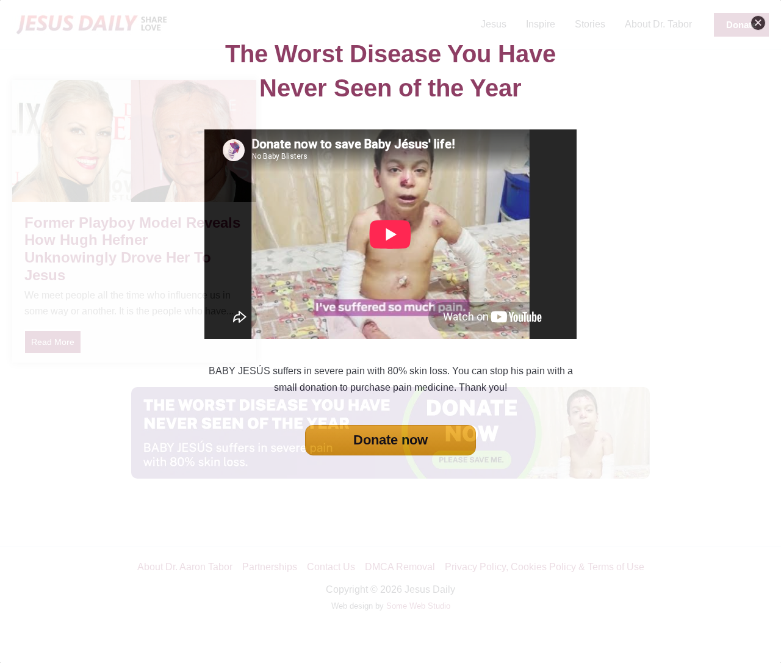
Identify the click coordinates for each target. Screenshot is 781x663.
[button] (758, 23)
